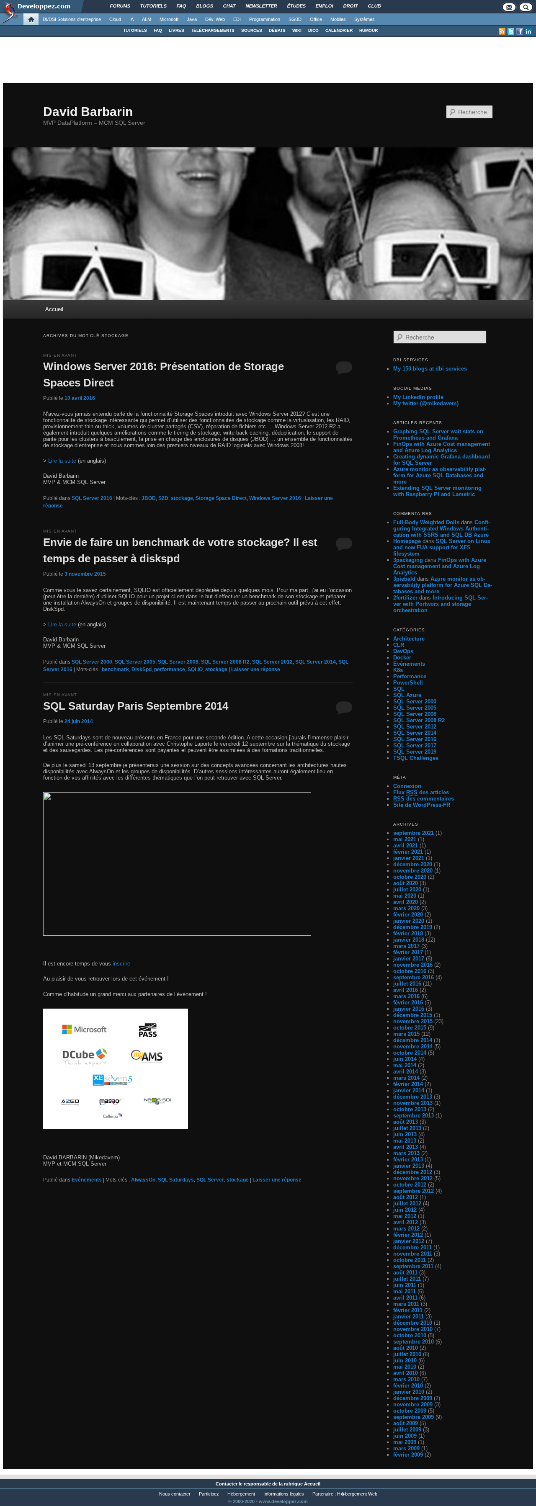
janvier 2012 (408, 1241)
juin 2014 (405, 1059)
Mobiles (338, 19)
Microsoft (169, 19)
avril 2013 (405, 1147)
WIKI (297, 30)
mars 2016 (406, 996)
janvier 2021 (408, 858)
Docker (402, 657)
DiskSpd (141, 669)
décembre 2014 (412, 1040)
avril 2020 (405, 902)
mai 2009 (404, 1442)
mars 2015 (406, 1034)
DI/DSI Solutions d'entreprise (72, 19)
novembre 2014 (413, 1046)
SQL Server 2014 (315, 662)
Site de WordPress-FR (421, 805)
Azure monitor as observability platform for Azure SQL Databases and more (439, 475)
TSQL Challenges (415, 758)
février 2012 (408, 1235)
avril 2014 (405, 1071)
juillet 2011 (407, 1279)
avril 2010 (405, 1373)
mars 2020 (406, 908)
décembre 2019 (412, 927)
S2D (163, 498)
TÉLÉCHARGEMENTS (212, 30)
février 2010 (408, 1385)
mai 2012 (404, 1216)
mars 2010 (406, 1379)
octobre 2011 (409, 1260)
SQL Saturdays (176, 1180)
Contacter (226, 1483)
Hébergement (241, 1493)
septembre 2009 (413, 1417)
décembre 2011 (412, 1247)
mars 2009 (406, 1448)
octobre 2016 (409, 971)
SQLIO (195, 669)
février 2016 (408, 1002)
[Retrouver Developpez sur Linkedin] (528, 31)
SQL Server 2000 (92, 662)
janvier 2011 (408, 1316)
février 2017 (408, 952)
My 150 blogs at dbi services (430, 369)
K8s (398, 670)
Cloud (115, 19)
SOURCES (251, 30)
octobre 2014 (409, 1053)
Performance (409, 676)
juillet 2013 (407, 1128)
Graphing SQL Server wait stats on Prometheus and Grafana (438, 434)
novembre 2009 (413, 1404)
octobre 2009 (409, 1411)
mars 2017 (406, 946)
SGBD (295, 19)
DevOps (403, 651)
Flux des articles (421, 792)
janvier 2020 (408, 921)
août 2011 (405, 1272)
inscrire (121, 963)
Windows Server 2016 (275, 498)
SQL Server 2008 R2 (225, 662)
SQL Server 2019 (414, 752)
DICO (313, 30)
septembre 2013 (413, 1115)
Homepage (407, 541)
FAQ (158, 30)
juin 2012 (405, 1210)
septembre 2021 (413, 833)
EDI (237, 19)
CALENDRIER (339, 30)
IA (131, 19)
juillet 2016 (407, 984)
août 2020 (405, 883)
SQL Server (210, 1180)
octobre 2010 (409, 1335)
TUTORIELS (135, 30)
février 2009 (408, 1455)
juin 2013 (405, 1134)
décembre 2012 (412, 1172)
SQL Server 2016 (92, 498)
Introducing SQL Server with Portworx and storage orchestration (440, 604)
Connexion (407, 786)
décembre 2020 (412, 864)
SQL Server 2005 (135, 662)
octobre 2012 (409, 1185)
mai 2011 (404, 1291)
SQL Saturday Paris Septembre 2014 (135, 706)
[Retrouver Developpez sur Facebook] (519, 31)
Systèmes (364, 19)
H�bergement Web (357, 1493)
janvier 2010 (408, 1392)
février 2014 (408, 1084)
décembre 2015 (412, 1015)
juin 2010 (405, 1360)
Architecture (409, 639)
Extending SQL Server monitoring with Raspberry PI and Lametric (437, 491)
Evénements (87, 1180)
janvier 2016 (408, 1009)
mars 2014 (406, 1078)
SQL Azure (407, 695)
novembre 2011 (412, 1254)
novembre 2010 (413, 1329)
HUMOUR (368, 30)
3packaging (408, 560)
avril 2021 (405, 845)
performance (169, 669)
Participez (209, 1493)
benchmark (115, 669)
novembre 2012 (413, 1178)
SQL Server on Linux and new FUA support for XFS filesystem (441, 547)
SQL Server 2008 (178, 662)
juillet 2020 (407, 889)
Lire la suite (62, 461)
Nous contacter (175, 1493)
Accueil (54, 309)
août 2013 (405, 1122)
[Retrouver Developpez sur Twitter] (511, 31)
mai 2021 (404, 839)
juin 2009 (405, 1436)
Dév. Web (215, 19)
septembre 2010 (413, 1342)
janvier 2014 (408, 1090)
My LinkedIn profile (418, 397)
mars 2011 (406, 1304)
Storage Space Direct (221, 498)
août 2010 (405, 1348)
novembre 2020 (413, 871)
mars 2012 (406, 1228)
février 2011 (408, 1310)
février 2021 (408, 852)
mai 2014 (404, 1065)
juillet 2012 (407, 1203)
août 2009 (405, 1423)
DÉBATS (277, 30)
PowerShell (408, 683)
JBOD (149, 498)
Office (316, 19)
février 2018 (408, 933)
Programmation (264, 19)
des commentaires (423, 798)
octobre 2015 (409, 1028)
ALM (146, 19)
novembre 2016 (413, 965)
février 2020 (408, 914)
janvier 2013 (408, 1166)
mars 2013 (406, 1153)
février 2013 (408, 1159)
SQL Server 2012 (272, 662)
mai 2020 (404, 896)
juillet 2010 (407, 1354)
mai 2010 (404, 1367)
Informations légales (283, 1493)
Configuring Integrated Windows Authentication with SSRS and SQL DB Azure (441, 528)
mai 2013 (404, 1141)
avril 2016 (405, 990)
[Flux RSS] (502, 31)
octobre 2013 (409, 1109)
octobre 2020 (409, 877)
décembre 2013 (412, 1097)
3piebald (404, 579)
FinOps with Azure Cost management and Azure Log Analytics (441, 447)
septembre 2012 (413, 1191)
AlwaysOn (143, 1180)
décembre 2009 (412, 1398)
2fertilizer (405, 598)
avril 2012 (405, 1222)
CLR (398, 645)
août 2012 (405, 1197)
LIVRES (176, 30)
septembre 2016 (413, 977)
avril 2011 (405, 1298)
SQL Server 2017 (414, 745)
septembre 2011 (413, 1266)
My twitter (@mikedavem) (426, 403)
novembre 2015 (413, 1021)
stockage (182, 498)
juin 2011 (404, 1285)
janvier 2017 (408, 958)
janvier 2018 (408, 940)
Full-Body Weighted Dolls (426, 522)
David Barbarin (88, 111)
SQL (399, 689)
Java (192, 19)
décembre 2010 (412, 1323)
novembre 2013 (413, 1103)
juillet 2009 (407, 1429)
